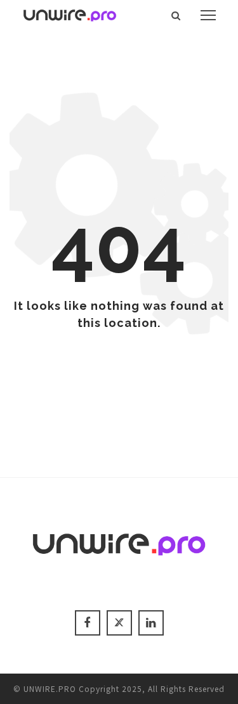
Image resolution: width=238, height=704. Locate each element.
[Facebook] (87, 623)
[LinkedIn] (151, 623)
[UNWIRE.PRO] (70, 13)
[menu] (208, 15)
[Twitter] (119, 623)
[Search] (176, 15)
